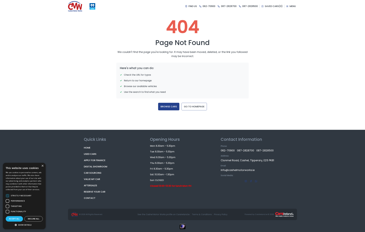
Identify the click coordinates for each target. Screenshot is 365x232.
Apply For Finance (94, 160)
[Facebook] (251, 181)
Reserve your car (94, 191)
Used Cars (90, 154)
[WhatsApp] (256, 181)
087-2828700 (245, 150)
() (274, 6)
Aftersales (90, 185)
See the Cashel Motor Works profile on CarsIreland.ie (164, 214)
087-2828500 (265, 150)
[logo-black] (75, 6)
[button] (24, 224)
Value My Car (92, 179)
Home (87, 147)
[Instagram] (245, 181)
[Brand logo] (92, 6)
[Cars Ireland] (284, 214)
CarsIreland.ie (261, 214)
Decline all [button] (33, 219)
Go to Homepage (194, 106)
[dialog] (24, 196)
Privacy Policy (220, 214)
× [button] (42, 166)
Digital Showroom (95, 166)
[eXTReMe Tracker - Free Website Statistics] (182, 228)
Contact (89, 198)
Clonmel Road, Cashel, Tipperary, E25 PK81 (247, 160)
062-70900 (228, 150)
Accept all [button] (14, 219)
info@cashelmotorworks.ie (238, 170)
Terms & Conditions (202, 214)
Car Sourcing (92, 173)
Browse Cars (169, 106)
